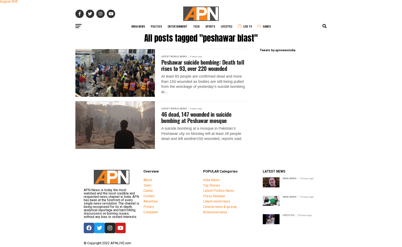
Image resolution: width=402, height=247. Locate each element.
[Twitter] (99, 228)
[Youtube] (120, 228)
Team (147, 185)
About (147, 180)
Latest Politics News (218, 191)
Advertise (150, 201)
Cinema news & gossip (220, 207)
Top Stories (211, 185)
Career (148, 191)
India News (138, 26)
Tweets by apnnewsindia (277, 50)
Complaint (150, 212)
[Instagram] (110, 228)
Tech (196, 26)
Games (267, 26)
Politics (156, 26)
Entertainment (177, 26)
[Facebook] (89, 228)
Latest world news (216, 201)
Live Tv (247, 26)
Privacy (148, 207)
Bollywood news (215, 212)
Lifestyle (226, 26)
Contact (149, 196)
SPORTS (210, 26)
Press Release (214, 196)
